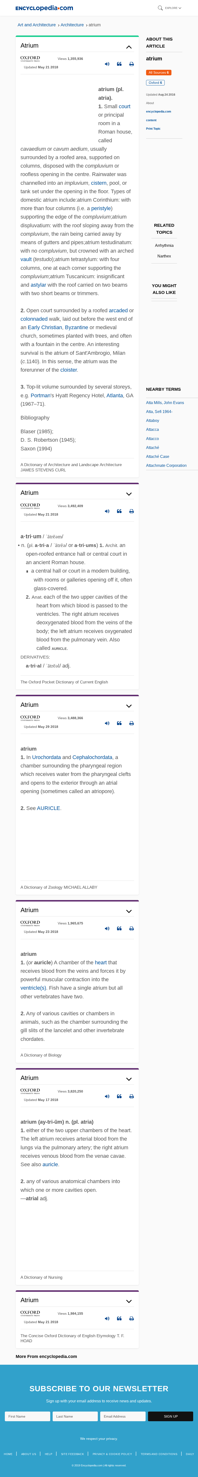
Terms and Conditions (159, 1454)
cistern (98, 183)
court (124, 106)
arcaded (118, 310)
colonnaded (34, 319)
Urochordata (46, 757)
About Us (28, 1454)
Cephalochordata (92, 757)
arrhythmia (164, 245)
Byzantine (76, 327)
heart (101, 962)
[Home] (44, 8)
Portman (40, 395)
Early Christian (45, 327)
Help (48, 1454)
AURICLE (48, 808)
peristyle (101, 208)
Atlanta (114, 395)
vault (26, 259)
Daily (190, 1454)
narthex (164, 256)
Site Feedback (72, 1454)
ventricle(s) (33, 988)
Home (8, 1454)
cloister (68, 370)
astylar (38, 285)
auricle (50, 1164)
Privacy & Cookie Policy (112, 1454)
